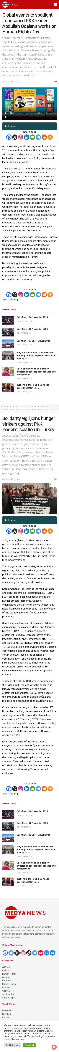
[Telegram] (38, 137)
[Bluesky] (52, 953)
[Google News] (46, 953)
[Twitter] (11, 953)
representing (9, 544)
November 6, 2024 (25, 321)
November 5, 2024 (25, 333)
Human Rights (9, 974)
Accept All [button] (29, 1045)
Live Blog (6, 1014)
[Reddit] (44, 137)
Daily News (7, 1010)
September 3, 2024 (25, 345)
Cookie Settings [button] (13, 1045)
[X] (14, 137)
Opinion (6, 977)
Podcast (6, 1017)
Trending (13, 300)
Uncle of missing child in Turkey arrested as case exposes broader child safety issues (37, 372)
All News (6, 967)
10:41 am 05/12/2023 (11, 81)
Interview (6, 987)
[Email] (32, 137)
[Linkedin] (26, 137)
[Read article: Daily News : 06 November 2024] (8, 320)
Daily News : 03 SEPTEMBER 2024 (33, 341)
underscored (42, 745)
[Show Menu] (55, 4)
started (41, 707)
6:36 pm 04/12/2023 (11, 479)
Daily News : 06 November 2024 (32, 317)
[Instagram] (20, 137)
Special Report (9, 997)
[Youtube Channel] (40, 953)
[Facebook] (8, 137)
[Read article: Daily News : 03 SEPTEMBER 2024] (8, 344)
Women (6, 991)
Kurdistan (6, 980)
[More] (50, 137)
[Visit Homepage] (10, 5)
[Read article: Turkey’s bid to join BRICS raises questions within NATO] (8, 387)
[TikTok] (28, 953)
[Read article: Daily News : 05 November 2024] (8, 332)
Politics (5, 970)
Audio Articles (9, 994)
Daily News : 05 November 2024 (32, 329)
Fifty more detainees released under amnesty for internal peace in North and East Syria (36, 355)
